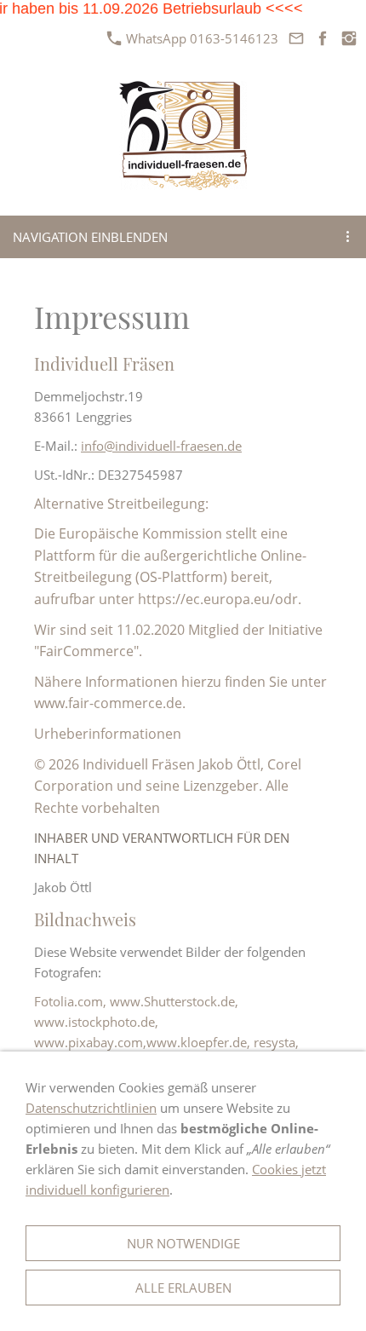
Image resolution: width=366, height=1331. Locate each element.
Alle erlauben (183, 1287)
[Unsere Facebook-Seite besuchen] (322, 38)
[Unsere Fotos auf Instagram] (348, 38)
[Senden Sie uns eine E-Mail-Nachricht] (296, 38)
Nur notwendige (183, 1243)
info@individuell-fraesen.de (161, 445)
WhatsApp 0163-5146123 (200, 38)
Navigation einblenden (90, 236)
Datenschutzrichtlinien (91, 1107)
